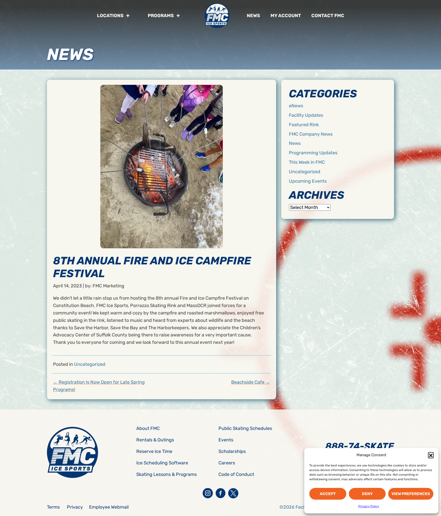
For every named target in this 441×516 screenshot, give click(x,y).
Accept (328, 493)
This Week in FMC (307, 162)
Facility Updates (306, 115)
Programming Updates (313, 153)
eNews (296, 106)
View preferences (410, 493)
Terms (53, 507)
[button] (430, 455)
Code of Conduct (236, 474)
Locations (110, 15)
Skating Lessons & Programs (166, 474)
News (253, 15)
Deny (367, 493)
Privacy (75, 507)
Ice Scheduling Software (162, 463)
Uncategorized (89, 364)
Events (225, 440)
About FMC (148, 428)
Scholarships (232, 451)
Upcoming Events (308, 181)
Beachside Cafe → (250, 382)
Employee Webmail (109, 507)
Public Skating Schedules (245, 428)
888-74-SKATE (359, 446)
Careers (226, 463)
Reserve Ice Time (154, 451)
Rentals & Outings (155, 440)
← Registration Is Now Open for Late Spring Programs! (99, 385)
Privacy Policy (368, 506)
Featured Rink (304, 124)
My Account (286, 15)
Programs (161, 15)
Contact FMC (327, 15)
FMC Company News (311, 134)
